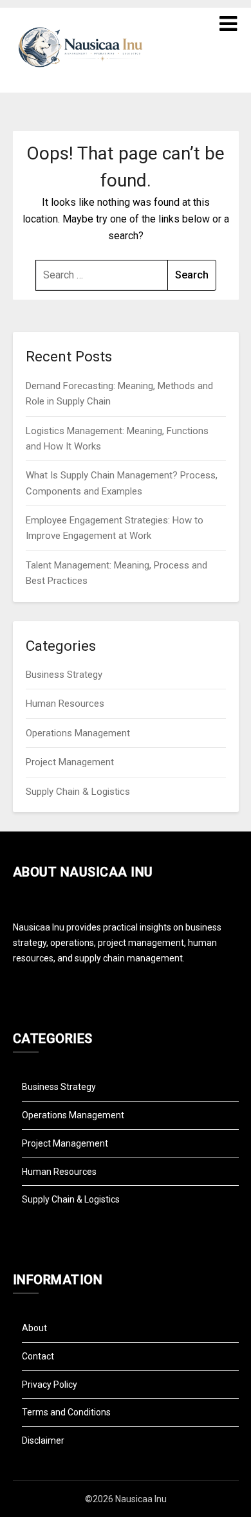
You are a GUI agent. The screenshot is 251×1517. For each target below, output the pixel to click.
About (34, 1328)
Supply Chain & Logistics (78, 791)
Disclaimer (43, 1440)
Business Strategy (64, 674)
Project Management (70, 762)
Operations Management (78, 733)
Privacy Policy (49, 1384)
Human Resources (65, 703)
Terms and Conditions (66, 1412)
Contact (38, 1356)
